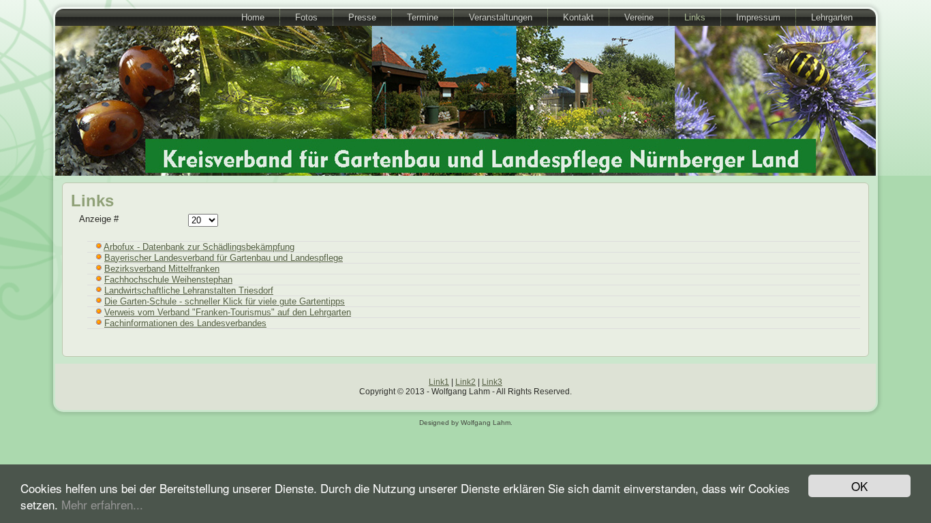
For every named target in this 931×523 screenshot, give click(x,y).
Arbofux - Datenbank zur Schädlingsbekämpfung (199, 247)
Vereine (639, 17)
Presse (362, 17)
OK (859, 485)
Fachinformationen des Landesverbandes (185, 323)
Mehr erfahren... (102, 504)
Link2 (465, 382)
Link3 (492, 382)
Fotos (306, 17)
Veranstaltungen (500, 17)
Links (694, 17)
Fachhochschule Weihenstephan (168, 279)
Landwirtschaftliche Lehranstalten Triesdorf (188, 290)
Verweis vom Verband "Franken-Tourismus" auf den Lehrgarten (227, 312)
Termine (422, 17)
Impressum (758, 17)
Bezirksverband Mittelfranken (161, 269)
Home (252, 17)
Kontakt (578, 17)
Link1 (439, 382)
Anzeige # (99, 219)
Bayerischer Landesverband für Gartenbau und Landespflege (223, 258)
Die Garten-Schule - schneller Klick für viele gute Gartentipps (224, 301)
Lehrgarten (832, 17)
